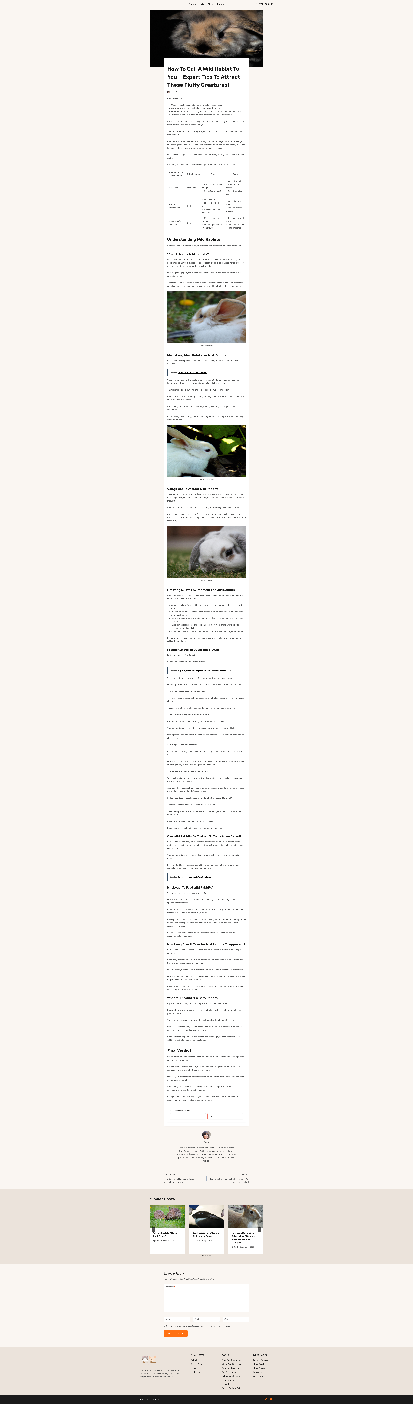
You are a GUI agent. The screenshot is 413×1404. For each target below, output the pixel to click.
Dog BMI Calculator (231, 1368)
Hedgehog (195, 1372)
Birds (210, 4)
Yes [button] (174, 1116)
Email (197, 1319)
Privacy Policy (259, 1376)
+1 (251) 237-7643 (264, 4)
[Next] (259, 1229)
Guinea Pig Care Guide (232, 1388)
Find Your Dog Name (231, 1360)
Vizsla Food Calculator (232, 1364)
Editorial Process (260, 1360)
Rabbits (170, 63)
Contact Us (258, 1372)
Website (227, 1319)
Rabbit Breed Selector (232, 1376)
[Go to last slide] (153, 1229)
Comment (170, 1286)
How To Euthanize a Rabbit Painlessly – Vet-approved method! (229, 1179)
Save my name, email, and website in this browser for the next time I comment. (198, 1326)
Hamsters (195, 1368)
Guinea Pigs (196, 1364)
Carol (175, 92)
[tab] (202, 1255)
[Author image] (168, 92)
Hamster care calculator (228, 1382)
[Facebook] (266, 1399)
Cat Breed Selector (230, 1372)
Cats (201, 4)
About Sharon (259, 1368)
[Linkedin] (271, 1399)
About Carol (258, 1364)
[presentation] (167, 1216)
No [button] (212, 1116)
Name (168, 1319)
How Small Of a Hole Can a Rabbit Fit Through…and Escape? (180, 1179)
